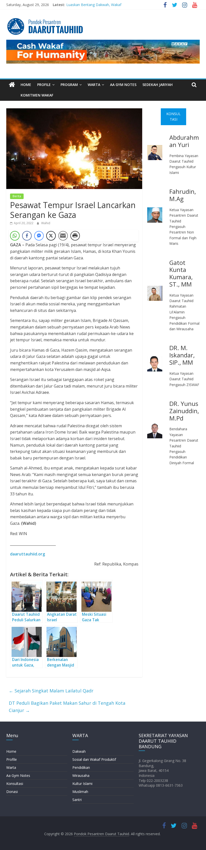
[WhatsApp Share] (15, 236)
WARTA (94, 84)
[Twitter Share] (51, 236)
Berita (17, 196)
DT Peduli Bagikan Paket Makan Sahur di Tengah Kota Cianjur (67, 706)
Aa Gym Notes (18, 775)
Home (11, 751)
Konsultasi (14, 783)
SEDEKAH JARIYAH (157, 84)
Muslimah (80, 791)
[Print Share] (75, 236)
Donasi (12, 791)
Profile (11, 759)
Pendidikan (81, 767)
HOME (26, 84)
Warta (11, 767)
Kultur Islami (82, 783)
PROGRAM (69, 84)
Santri (77, 799)
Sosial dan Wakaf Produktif (94, 759)
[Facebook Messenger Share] (39, 236)
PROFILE (44, 84)
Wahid (45, 223)
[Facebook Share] (27, 236)
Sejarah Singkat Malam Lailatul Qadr (51, 691)
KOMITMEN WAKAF (37, 95)
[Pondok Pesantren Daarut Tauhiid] (12, 84)
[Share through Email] (63, 236)
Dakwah (79, 751)
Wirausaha (80, 775)
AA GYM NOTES (123, 84)
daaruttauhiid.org (27, 554)
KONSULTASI (173, 116)
